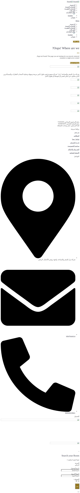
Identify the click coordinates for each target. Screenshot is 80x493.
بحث (77, 486)
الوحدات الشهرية (70, 9)
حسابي (73, 17)
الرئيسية (72, 5)
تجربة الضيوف (74, 143)
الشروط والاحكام (73, 149)
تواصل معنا (75, 139)
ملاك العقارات (70, 12)
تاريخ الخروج (75, 474)
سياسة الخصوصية (73, 146)
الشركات (72, 10)
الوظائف (76, 136)
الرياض (77, 465)
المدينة (77, 463)
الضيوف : (76, 479)
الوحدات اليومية (70, 7)
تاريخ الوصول (75, 468)
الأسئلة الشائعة (74, 153)
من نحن (76, 132)
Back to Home (74, 63)
